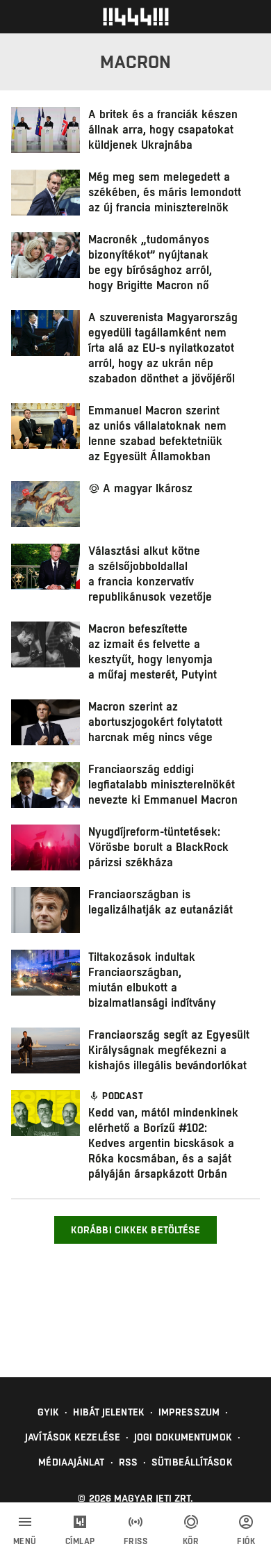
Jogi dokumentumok (183, 1437)
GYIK (48, 1412)
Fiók (246, 1541)
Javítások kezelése (72, 1437)
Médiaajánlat (71, 1462)
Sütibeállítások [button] (192, 1462)
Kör (191, 1541)
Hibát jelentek (108, 1412)
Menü (25, 1541)
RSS (128, 1462)
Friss (136, 1541)
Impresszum (189, 1412)
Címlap (80, 1541)
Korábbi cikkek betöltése (135, 1229)
